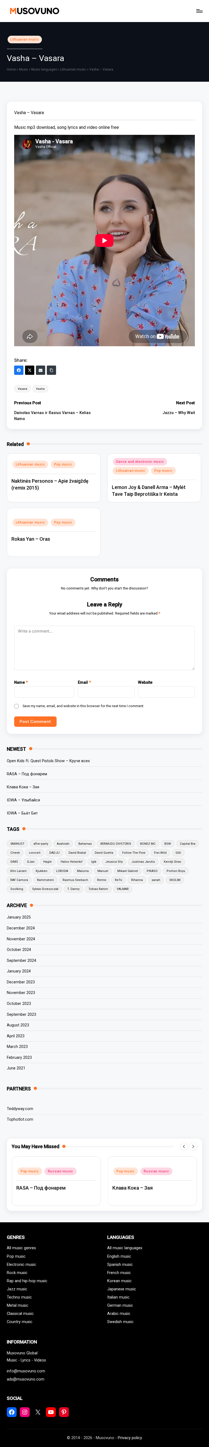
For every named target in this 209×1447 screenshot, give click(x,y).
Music (23, 69)
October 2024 (19, 949)
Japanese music (121, 1289)
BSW (167, 844)
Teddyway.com (20, 1108)
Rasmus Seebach (75, 880)
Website (145, 682)
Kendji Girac (173, 862)
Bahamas (85, 844)
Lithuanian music (24, 39)
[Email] (40, 370)
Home (11, 69)
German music (120, 1305)
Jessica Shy (114, 862)
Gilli (178, 853)
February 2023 (19, 1057)
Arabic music (118, 1313)
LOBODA (62, 871)
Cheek (15, 853)
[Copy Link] (51, 370)
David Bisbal (77, 853)
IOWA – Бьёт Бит (22, 813)
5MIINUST (17, 844)
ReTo (118, 880)
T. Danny (73, 889)
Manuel (102, 871)
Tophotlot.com (20, 1119)
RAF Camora (19, 880)
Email (84, 682)
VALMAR (123, 889)
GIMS (14, 862)
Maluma (83, 871)
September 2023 (21, 1014)
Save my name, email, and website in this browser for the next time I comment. (83, 706)
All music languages (124, 1248)
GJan (31, 862)
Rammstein (45, 880)
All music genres (21, 1248)
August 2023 (18, 1025)
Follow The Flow (133, 853)
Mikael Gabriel (127, 871)
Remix (101, 880)
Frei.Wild (160, 853)
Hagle (47, 862)
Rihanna (137, 880)
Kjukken (41, 871)
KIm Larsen (18, 871)
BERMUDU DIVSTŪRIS (115, 844)
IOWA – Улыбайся (23, 800)
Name (21, 682)
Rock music (17, 1272)
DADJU (54, 853)
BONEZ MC (148, 844)
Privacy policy (130, 1438)
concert (35, 853)
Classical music (20, 1313)
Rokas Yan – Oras (30, 539)
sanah (156, 880)
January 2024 (19, 971)
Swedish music (120, 1322)
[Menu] (199, 11)
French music (119, 1272)
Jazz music (17, 1289)
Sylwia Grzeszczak (45, 889)
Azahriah (63, 844)
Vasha (40, 389)
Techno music (19, 1297)
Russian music (60, 1171)
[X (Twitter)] (29, 370)
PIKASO (152, 871)
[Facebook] (18, 370)
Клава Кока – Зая (23, 787)
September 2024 (21, 960)
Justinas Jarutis (143, 862)
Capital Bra (187, 844)
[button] (184, 1146)
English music (119, 1256)
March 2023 (17, 1046)
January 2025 (19, 917)
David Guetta (104, 853)
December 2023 (21, 982)
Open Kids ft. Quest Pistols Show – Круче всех (48, 761)
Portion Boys (176, 871)
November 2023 (21, 992)
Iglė (93, 862)
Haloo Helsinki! (71, 862)
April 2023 (15, 1036)
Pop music (63, 464)
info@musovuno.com (26, 1371)
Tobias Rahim (98, 889)
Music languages (44, 69)
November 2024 (21, 939)
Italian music (118, 1297)
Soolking (16, 889)
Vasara (22, 389)
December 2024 (21, 928)
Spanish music (120, 1264)
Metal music (17, 1305)
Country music (19, 1322)
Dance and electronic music (140, 462)
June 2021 (16, 1068)
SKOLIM (174, 880)
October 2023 (19, 1003)
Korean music (119, 1281)
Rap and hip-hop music (27, 1281)
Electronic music (21, 1264)
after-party (40, 844)
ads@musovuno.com (25, 1379)
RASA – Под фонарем (27, 774)
